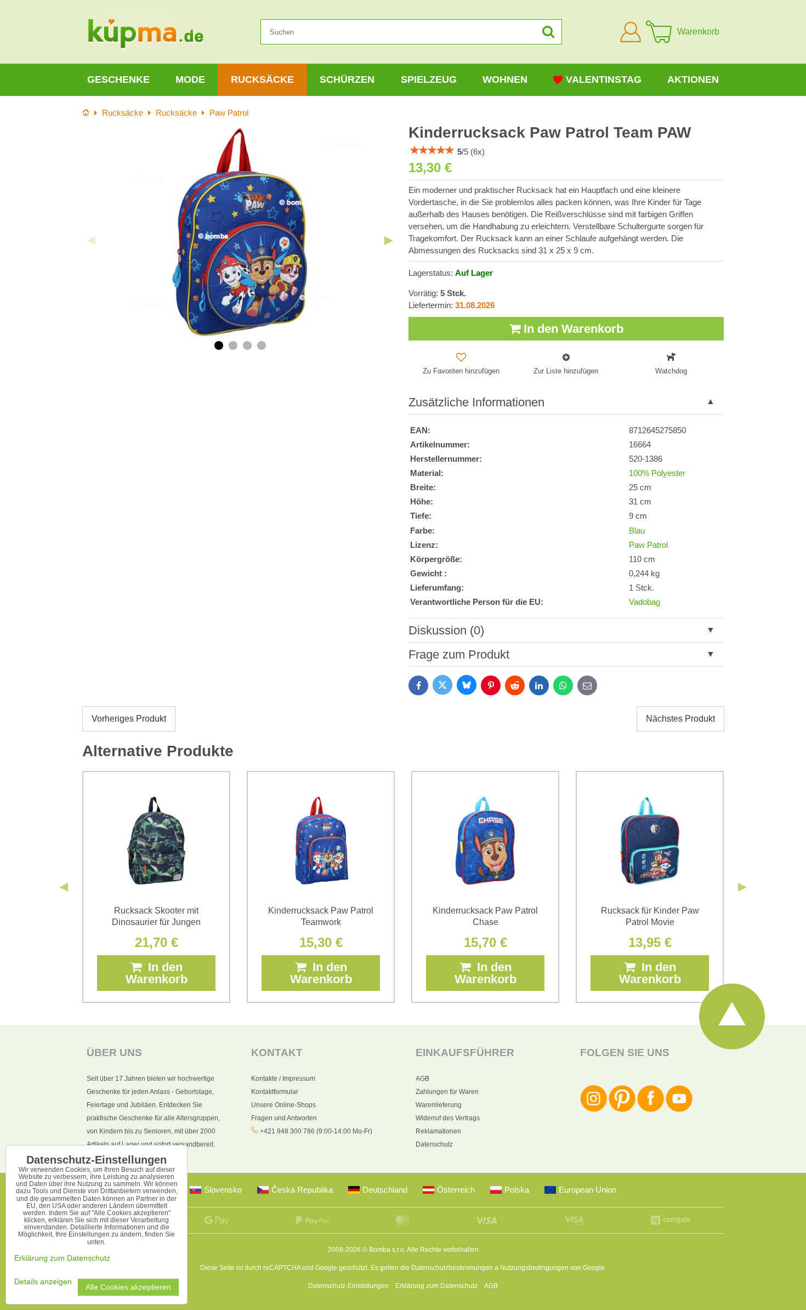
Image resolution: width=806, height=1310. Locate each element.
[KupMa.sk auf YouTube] (679, 1110)
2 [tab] (233, 345)
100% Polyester (657, 473)
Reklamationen (438, 1131)
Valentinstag (604, 79)
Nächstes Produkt (680, 718)
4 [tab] (261, 345)
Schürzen (347, 79)
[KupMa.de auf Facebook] (650, 1110)
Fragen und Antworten (284, 1118)
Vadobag (644, 602)
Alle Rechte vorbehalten (443, 1250)
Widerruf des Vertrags (448, 1118)
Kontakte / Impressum (283, 1078)
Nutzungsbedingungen (534, 1268)
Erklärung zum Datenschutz (436, 1286)
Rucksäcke (262, 79)
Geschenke (118, 79)
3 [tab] (247, 345)
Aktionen (693, 79)
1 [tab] (218, 345)
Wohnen (505, 79)
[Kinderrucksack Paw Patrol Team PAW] (240, 232)
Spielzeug (429, 79)
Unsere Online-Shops (283, 1105)
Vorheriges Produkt (129, 718)
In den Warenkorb (571, 329)
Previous (91, 240)
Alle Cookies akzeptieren (128, 1287)
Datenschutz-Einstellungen (348, 1286)
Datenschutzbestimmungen (452, 1268)
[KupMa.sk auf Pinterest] (622, 1110)
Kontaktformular (274, 1092)
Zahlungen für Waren (447, 1092)
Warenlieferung (439, 1105)
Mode (190, 79)
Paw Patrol (648, 545)
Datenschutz (434, 1144)
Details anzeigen (43, 1282)
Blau (637, 530)
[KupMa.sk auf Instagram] (593, 1110)
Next (389, 240)
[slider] (432, 150)
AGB (422, 1078)
